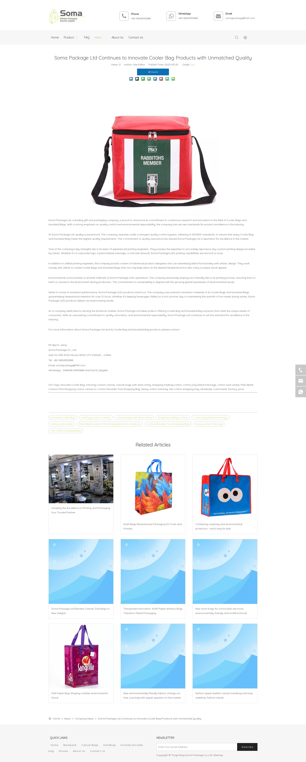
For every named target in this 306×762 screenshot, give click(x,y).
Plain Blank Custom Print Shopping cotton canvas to (110, 424)
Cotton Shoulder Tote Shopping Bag (168, 424)
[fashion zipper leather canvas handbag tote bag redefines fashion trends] (225, 656)
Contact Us (97, 751)
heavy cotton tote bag (209, 424)
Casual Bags (89, 745)
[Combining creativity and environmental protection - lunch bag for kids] (225, 487)
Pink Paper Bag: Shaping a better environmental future (79, 695)
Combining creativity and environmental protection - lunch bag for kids (218, 526)
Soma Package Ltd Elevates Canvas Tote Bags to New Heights (80, 611)
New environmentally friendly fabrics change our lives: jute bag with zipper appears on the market (152, 695)
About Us (79, 751)
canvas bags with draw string (134, 417)
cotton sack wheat (62, 424)
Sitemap (218, 755)
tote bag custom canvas (95, 417)
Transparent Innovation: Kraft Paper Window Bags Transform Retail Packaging (153, 611)
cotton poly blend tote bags (210, 417)
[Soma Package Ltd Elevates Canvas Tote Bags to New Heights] (81, 571)
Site (193, 64)
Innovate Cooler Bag (63, 417)
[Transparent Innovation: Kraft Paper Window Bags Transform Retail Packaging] (153, 571)
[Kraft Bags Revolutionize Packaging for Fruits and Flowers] (153, 487)
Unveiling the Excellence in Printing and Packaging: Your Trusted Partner (80, 510)
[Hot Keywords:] (236, 37)
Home (54, 745)
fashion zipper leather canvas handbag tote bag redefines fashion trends (224, 695)
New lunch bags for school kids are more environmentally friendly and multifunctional (221, 611)
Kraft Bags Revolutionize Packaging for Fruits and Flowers (152, 526)
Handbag (109, 745)
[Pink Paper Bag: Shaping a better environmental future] (81, 656)
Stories (63, 751)
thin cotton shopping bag (66, 430)
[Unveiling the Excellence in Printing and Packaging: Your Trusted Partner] (81, 479)
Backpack (69, 745)
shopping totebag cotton (173, 417)
